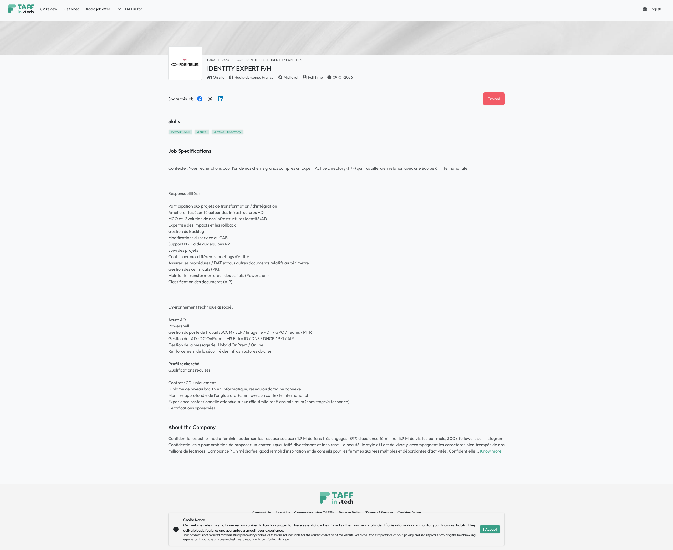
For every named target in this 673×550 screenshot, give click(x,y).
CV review (48, 9)
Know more (491, 451)
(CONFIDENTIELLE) (250, 60)
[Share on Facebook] (200, 99)
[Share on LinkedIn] (221, 99)
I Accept (490, 529)
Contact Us (274, 539)
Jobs (225, 60)
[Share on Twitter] (210, 99)
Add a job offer (98, 9)
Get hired (71, 9)
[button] (130, 9)
